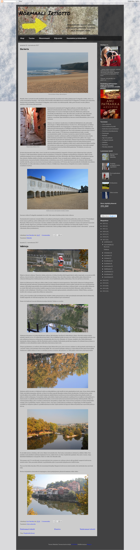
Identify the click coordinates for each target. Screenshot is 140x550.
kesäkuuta (107, 263)
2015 (104, 283)
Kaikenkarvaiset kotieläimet (110, 129)
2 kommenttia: (46, 521)
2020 (104, 231)
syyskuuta (107, 255)
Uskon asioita (114, 192)
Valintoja (24, 246)
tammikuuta (107, 277)
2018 (104, 237)
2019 (104, 234)
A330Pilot (74, 544)
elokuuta (106, 258)
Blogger (89, 544)
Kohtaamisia (113, 183)
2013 (104, 288)
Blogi (22, 38)
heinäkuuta (107, 261)
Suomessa (105, 144)
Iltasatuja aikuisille (107, 147)
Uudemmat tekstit (27, 529)
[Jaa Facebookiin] (59, 235)
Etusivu (57, 529)
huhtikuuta (107, 269)
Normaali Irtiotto (44, 13)
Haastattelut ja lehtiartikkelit (76, 38)
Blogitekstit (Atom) (29, 533)
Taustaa (31, 38)
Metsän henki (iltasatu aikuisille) (114, 155)
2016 (104, 280)
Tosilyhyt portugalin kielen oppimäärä (115, 165)
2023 (104, 223)
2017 (104, 239)
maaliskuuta (107, 271)
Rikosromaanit (44, 38)
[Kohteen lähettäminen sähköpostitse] (54, 235)
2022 (104, 226)
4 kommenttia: (46, 235)
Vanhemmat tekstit (87, 529)
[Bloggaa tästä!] (56, 235)
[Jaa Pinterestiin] (61, 235)
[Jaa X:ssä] (57, 235)
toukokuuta (107, 266)
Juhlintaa (104, 142)
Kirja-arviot (58, 38)
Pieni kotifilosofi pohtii (109, 126)
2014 (104, 285)
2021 (104, 229)
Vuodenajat (105, 133)
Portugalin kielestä (107, 140)
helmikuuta (107, 274)
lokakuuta (107, 253)
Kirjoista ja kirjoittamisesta (110, 131)
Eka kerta (24, 49)
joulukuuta (107, 242)
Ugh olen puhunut (107, 138)
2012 (104, 291)
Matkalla (29, 238)
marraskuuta (108, 244)
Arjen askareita (31, 524)
